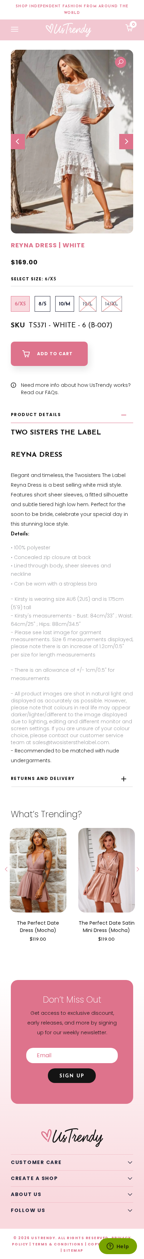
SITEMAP (73, 1250)
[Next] (126, 141)
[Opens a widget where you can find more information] (118, 1247)
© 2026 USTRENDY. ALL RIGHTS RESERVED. (61, 1238)
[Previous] (18, 141)
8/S (42, 304)
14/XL (111, 304)
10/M (64, 304)
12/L (88, 304)
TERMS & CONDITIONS (58, 1244)
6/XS (20, 304)
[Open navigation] (15, 30)
